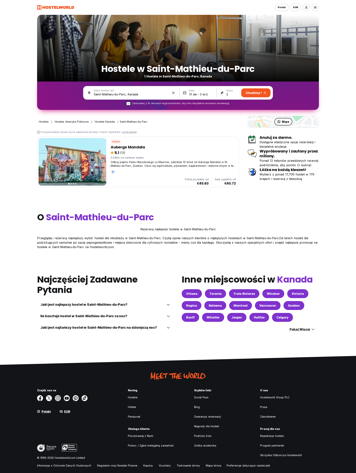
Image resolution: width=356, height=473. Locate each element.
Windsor (273, 294)
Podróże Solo (203, 435)
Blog (197, 407)
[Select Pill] (306, 7)
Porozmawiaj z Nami (140, 435)
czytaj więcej (129, 132)
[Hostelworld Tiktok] (85, 398)
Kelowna (215, 305)
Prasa (263, 407)
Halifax (259, 317)
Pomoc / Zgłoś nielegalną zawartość (151, 445)
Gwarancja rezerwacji (207, 416)
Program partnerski (272, 445)
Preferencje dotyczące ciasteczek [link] (248, 465)
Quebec (294, 305)
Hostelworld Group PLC (274, 397)
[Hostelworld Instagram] (58, 398)
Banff (190, 317)
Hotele (132, 407)
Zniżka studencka (205, 445)
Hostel (116, 141)
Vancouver (267, 305)
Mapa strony (213, 465)
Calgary (282, 317)
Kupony (148, 465)
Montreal (241, 305)
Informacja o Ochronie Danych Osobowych (64, 465)
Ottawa (191, 294)
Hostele (133, 397)
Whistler (213, 317)
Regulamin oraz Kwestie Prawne (117, 465)
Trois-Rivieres (244, 294)
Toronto (215, 294)
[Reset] (173, 92)
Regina (191, 305)
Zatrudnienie (268, 416)
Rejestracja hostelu (272, 435)
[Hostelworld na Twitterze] (49, 398)
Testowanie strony (188, 465)
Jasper (237, 317)
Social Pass (201, 397)
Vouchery (165, 465)
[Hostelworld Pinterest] (76, 398)
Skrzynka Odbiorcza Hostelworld (281, 455)
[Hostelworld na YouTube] (67, 398)
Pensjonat (134, 416)
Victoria (298, 294)
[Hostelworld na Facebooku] (40, 398)
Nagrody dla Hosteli (206, 426)
